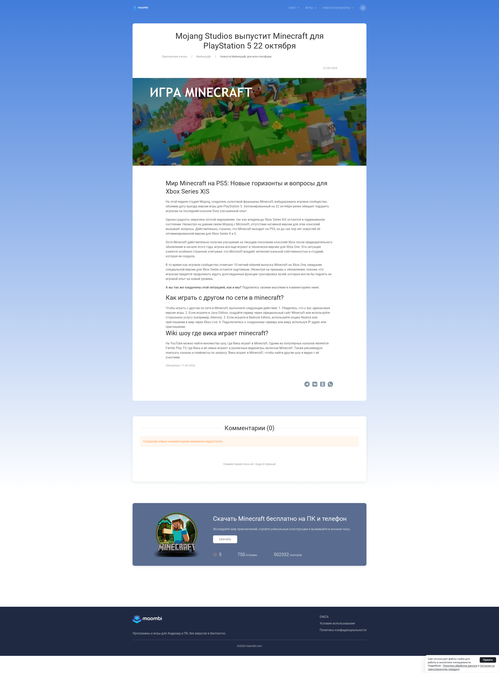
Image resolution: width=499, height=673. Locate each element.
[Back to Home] (140, 8)
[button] (362, 7)
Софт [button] (292, 7)
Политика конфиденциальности (343, 630)
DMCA (324, 617)
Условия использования (337, 623)
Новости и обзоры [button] (336, 7)
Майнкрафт (203, 56)
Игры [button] (309, 7)
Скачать (225, 539)
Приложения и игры (174, 56)
